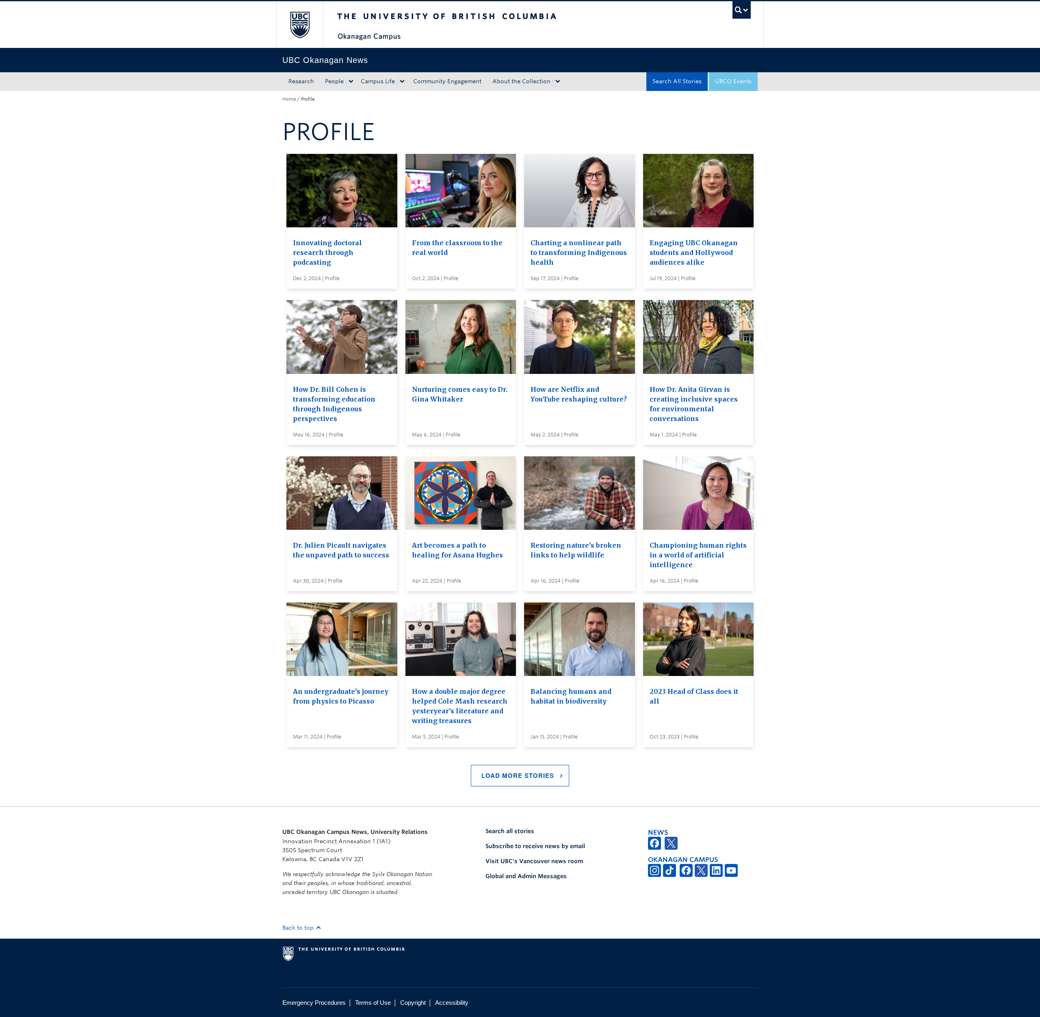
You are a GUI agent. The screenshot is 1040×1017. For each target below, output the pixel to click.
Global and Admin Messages (526, 876)
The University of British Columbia (299, 24)
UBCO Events (733, 81)
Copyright (413, 1002)
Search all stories (509, 831)
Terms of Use (373, 1002)
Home (289, 99)
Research (301, 81)
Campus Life (378, 81)
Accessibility (451, 1002)
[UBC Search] (741, 10)
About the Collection (521, 81)
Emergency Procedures (314, 1002)
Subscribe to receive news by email (535, 846)
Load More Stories (517, 775)
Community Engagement (447, 81)
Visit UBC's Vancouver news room (534, 861)
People (334, 81)
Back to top (298, 927)
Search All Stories (677, 81)
